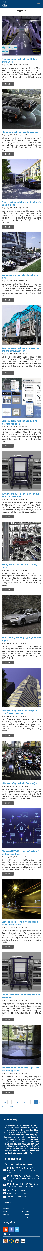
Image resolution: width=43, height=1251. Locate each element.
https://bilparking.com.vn (17, 1190)
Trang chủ (25, 1218)
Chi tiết (7, 84)
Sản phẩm (25, 1215)
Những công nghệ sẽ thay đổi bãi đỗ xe (20, 132)
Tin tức (6, 1218)
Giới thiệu (25, 1211)
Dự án (24, 1208)
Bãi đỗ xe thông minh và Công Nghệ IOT (20, 783)
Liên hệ (6, 1215)
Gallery (5, 1211)
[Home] (4, 4)
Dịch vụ (6, 1208)
